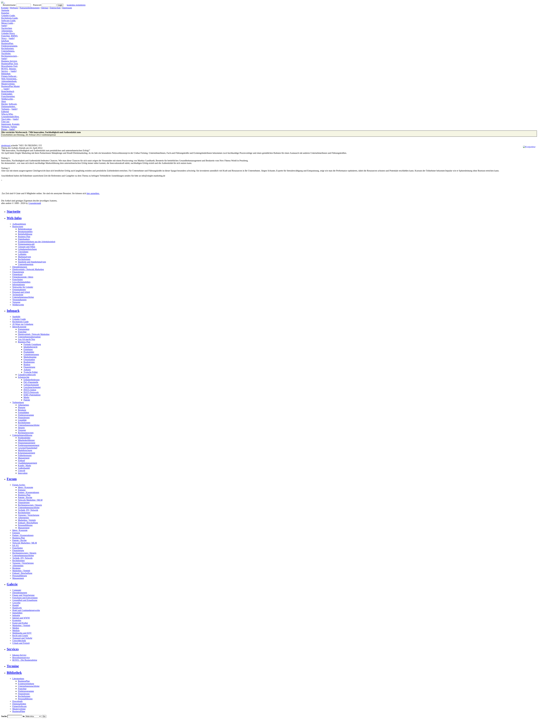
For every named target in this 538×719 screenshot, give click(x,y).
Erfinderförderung (32, 379)
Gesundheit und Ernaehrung (24, 600)
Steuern (21, 427)
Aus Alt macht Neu (26, 339)
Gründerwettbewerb (27, 374)
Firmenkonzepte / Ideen (22, 277)
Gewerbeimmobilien (21, 282)
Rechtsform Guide (20, 321)
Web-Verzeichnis (9, 79)
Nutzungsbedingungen (29, 8)
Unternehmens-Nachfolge (8, 52)
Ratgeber (5, 13)
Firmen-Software (9, 76)
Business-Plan (24, 495)
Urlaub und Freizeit (21, 643)
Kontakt (4, 8)
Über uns (5, 121)
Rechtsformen (7, 48)
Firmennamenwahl (26, 244)
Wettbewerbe (7, 99)
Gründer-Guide (8, 15)
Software (13, 104)
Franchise (5, 36)
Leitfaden (22, 254)
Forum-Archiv (19, 485)
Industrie (16, 615)
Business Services (9, 61)
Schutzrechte (23, 377)
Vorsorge (16, 302)
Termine (13, 666)
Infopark (13, 310)
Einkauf (21, 460)
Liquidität (22, 420)
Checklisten (23, 252)
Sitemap (44, 8)
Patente (27, 400)
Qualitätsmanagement (27, 463)
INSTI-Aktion (30, 390)
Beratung (22, 410)
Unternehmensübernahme (29, 337)
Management (23, 458)
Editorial (5, 111)
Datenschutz (55, 8)
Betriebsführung (25, 234)
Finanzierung (18, 272)
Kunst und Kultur (20, 623)
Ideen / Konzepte (25, 487)
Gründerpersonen (31, 354)
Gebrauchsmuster (31, 385)
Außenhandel (24, 468)
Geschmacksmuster (32, 387)
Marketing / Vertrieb (27, 520)
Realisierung (29, 362)
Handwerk (17, 608)
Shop (3, 101)
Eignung (21, 490)
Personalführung (25, 525)
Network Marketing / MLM (30, 500)
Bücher (4, 104)
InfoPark (5, 41)
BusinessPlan (7, 43)
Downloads (17, 701)
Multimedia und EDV (22, 633)
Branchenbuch (7, 91)
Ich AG (15, 545)
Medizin (16, 630)
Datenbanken (24, 239)
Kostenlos (16, 620)
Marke (26, 397)
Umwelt (21, 470)
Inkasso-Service (19, 655)
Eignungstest (23, 329)
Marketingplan (30, 357)
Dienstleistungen (19, 267)
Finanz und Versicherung (23, 595)
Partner (14, 126)
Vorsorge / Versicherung (28, 515)
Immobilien (17, 613)
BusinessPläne (18, 711)
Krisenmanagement (26, 453)
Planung (21, 407)
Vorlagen (5, 109)
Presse (4, 129)
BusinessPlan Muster (10, 86)
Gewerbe (16, 603)
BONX (4, 68)
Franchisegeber (8, 96)
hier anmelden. (93, 193)
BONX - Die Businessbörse (24, 660)
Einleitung (28, 349)
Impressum (67, 8)
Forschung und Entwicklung (25, 597)
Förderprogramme (9, 46)
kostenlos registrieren (76, 5)
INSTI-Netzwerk (31, 392)
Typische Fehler (31, 372)
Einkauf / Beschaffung (28, 522)
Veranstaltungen (19, 299)
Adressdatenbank (9, 81)
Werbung (14, 8)
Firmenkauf (17, 274)
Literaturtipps (18, 678)
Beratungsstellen (25, 231)
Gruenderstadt (34, 203)
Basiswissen (17, 226)
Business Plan (24, 236)
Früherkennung (25, 455)
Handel (15, 605)
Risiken (27, 364)
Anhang (27, 369)
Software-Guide (8, 20)
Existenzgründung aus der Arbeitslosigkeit (36, 241)
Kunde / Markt (24, 465)
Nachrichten (6, 28)
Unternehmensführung (22, 435)
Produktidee (29, 352)
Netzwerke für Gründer (22, 287)
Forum (12, 479)
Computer (16, 590)
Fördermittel (6, 94)
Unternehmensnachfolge (23, 297)
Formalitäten (23, 412)
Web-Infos (14, 218)
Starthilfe (16, 316)
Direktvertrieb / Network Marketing (28, 269)
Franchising (17, 279)
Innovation (22, 473)
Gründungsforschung (27, 249)
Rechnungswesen (9, 56)
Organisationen (19, 289)
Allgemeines (6, 31)
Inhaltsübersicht (30, 347)
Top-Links (6, 119)
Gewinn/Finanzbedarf (27, 448)
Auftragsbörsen (19, 224)
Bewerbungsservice (21, 657)
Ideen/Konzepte (19, 327)
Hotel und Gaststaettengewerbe (26, 610)
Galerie (12, 584)
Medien (15, 628)
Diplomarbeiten (8, 106)
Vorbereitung (18, 402)
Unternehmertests (25, 264)
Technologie (17, 294)
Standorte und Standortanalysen (32, 262)
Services (13, 649)
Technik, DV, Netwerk (28, 510)
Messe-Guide (7, 23)
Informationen (18, 284)
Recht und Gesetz (20, 635)
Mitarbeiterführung (26, 440)
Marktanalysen (24, 257)
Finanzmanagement (26, 443)
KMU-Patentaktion (32, 395)
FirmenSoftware (19, 706)
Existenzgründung (26, 683)
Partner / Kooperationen (28, 492)
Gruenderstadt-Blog (10, 116)
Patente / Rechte (25, 497)
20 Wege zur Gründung (22, 324)
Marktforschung (25, 450)
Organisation (29, 359)
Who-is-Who (7, 114)
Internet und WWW (21, 618)
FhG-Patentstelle (31, 382)
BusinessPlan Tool (9, 63)
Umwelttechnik (19, 640)
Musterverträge (8, 84)
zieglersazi (6, 145)
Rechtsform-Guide (9, 18)
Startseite (5, 10)
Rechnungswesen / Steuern (30, 505)
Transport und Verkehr (22, 638)
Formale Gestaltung (32, 344)
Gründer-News (8, 33)
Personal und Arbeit (21, 292)
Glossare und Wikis (26, 246)
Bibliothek (6, 73)
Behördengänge (25, 229)
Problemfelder (24, 438)
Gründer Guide (19, 319)
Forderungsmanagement (28, 445)
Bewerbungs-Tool (9, 66)
